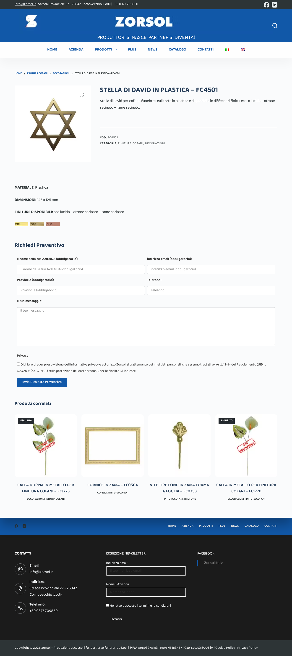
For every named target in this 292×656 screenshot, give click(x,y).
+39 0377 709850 (43, 611)
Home (52, 49)
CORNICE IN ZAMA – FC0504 (112, 485)
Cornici (102, 493)
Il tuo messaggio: (29, 302)
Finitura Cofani (130, 144)
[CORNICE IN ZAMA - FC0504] (112, 445)
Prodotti (103, 49)
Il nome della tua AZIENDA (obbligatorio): (47, 259)
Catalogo (177, 49)
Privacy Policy (247, 648)
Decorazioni (155, 144)
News (152, 49)
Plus (132, 49)
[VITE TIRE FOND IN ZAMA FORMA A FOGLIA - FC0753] (179, 445)
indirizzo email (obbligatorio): (169, 259)
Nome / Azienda (117, 584)
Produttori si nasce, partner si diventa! (146, 38)
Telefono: (154, 280)
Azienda (76, 49)
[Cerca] (274, 25)
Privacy (22, 356)
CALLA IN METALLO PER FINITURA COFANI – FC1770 (246, 488)
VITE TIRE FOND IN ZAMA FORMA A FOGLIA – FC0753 (179, 488)
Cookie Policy (225, 648)
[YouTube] (274, 5)
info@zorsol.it (25, 4)
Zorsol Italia (213, 563)
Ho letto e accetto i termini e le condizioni (140, 606)
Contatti (206, 49)
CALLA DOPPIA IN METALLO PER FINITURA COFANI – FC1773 (45, 488)
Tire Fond (190, 499)
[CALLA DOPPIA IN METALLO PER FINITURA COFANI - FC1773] (46, 445)
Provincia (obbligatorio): (35, 280)
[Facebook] (266, 5)
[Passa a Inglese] (242, 50)
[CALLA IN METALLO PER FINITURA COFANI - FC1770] (246, 445)
